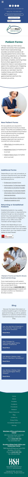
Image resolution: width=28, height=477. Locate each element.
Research (14, 409)
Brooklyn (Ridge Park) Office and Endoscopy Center (14, 445)
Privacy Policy (14, 420)
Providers (14, 401)
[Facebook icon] (10, 6)
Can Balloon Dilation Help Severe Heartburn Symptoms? (13, 357)
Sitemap (14, 425)
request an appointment (9, 289)
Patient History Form (11, 155)
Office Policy (8, 144)
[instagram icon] (16, 6)
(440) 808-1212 (8, 8)
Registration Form (10, 149)
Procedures (14, 407)
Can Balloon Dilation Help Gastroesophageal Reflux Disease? (12, 371)
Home (14, 396)
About (14, 399)
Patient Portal (14, 17)
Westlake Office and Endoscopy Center (14, 431)
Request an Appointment (14, 14)
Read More (6, 332)
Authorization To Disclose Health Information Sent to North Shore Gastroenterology (14, 193)
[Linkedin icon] (18, 6)
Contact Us (14, 417)
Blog (14, 305)
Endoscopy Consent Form (12, 182)
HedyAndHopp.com (17, 467)
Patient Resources (14, 412)
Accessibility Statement (14, 422)
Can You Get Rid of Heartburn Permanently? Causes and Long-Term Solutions (13, 328)
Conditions (14, 404)
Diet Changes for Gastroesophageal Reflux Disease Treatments (11, 343)
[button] (2, 2)
